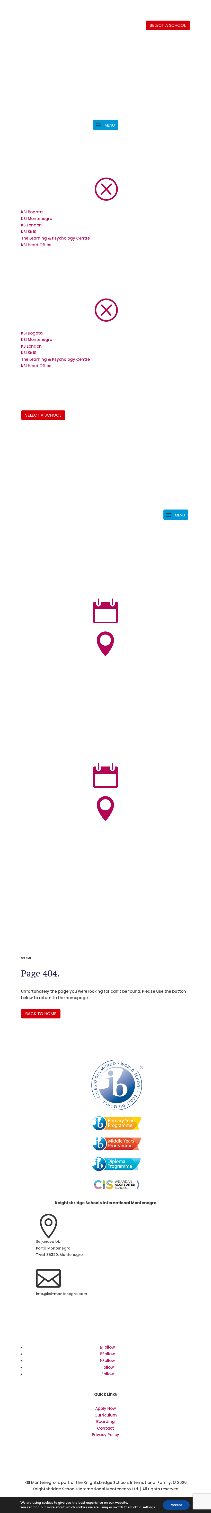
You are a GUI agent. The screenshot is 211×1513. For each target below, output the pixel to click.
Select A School (43, 415)
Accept (176, 1504)
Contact (105, 1428)
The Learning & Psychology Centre (55, 238)
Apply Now (105, 1408)
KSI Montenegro (36, 218)
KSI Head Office (36, 245)
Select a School (168, 25)
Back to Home (40, 1014)
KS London (31, 225)
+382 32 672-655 (52, 1332)
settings (149, 1507)
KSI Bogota (32, 212)
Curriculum (105, 1415)
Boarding (105, 1421)
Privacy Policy (105, 1434)
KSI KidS (28, 231)
